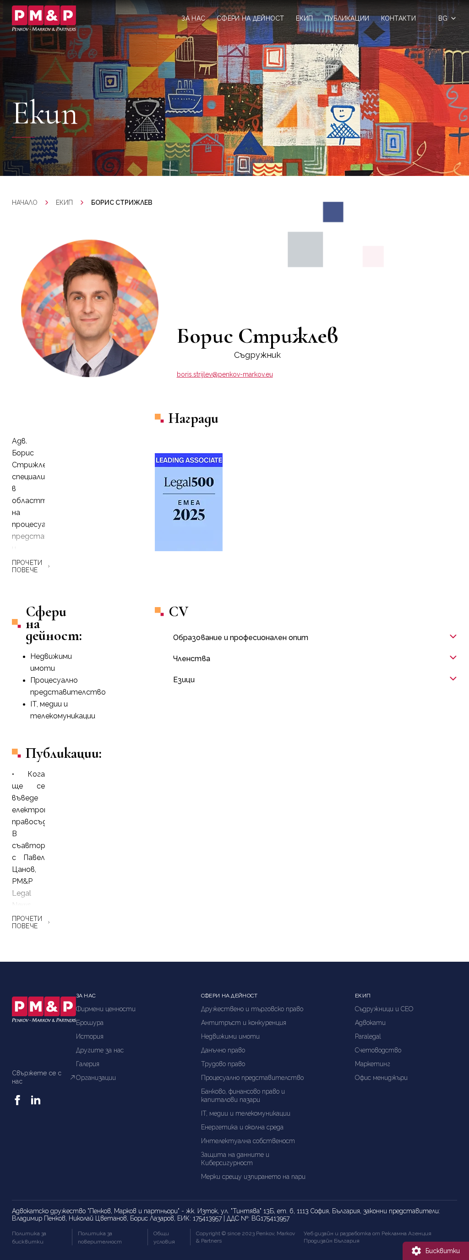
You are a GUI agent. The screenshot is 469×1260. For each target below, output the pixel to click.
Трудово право (223, 1064)
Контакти (398, 18)
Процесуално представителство (252, 1077)
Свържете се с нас (36, 1077)
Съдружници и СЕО (384, 1009)
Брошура (90, 1022)
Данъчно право (223, 1050)
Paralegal (368, 1036)
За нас (193, 18)
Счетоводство (378, 1050)
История (90, 1036)
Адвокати (370, 1022)
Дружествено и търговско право (252, 1009)
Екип (304, 18)
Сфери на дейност (250, 18)
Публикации (347, 18)
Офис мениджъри (381, 1077)
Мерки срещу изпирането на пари (253, 1176)
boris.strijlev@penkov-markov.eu (225, 374)
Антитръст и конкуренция (243, 1022)
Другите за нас (100, 1050)
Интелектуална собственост (248, 1141)
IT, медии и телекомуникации (245, 1113)
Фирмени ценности (106, 1009)
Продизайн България (332, 1241)
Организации (96, 1077)
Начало (25, 202)
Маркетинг (372, 1064)
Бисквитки (442, 1251)
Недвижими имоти (230, 1036)
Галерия (87, 1064)
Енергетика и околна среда (242, 1127)
